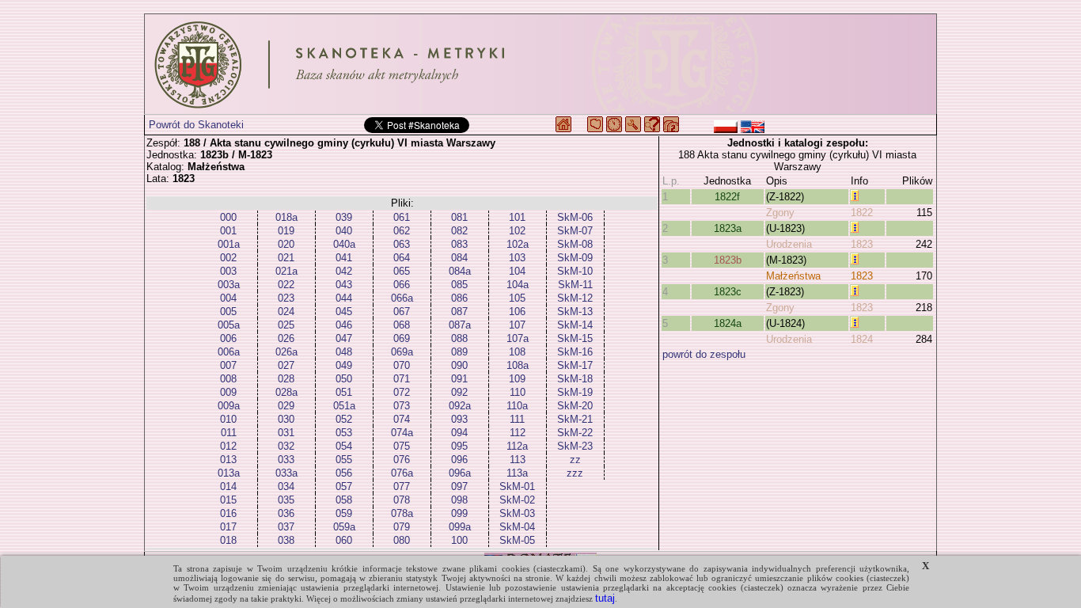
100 (459, 540)
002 (228, 258)
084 (459, 258)
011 (229, 433)
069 (401, 338)
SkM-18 (575, 379)
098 (459, 500)
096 (459, 460)
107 (517, 325)
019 (286, 231)
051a (344, 406)
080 (401, 540)
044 (344, 298)
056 (344, 473)
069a (402, 352)
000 (228, 217)
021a (286, 271)
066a (402, 298)
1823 (862, 244)
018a (286, 217)
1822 (862, 212)
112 (517, 433)
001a (229, 244)
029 (286, 406)
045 (344, 311)
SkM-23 (575, 446)
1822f (727, 197)
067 (401, 311)
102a (517, 244)
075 (401, 446)
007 (228, 365)
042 (344, 271)
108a (517, 365)
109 (517, 379)
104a (517, 285)
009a (229, 406)
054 (344, 446)
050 (344, 379)
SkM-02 (517, 500)
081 (459, 217)
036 (286, 513)
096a (460, 473)
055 (344, 460)
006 (228, 338)
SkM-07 (575, 231)
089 (459, 352)
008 (228, 379)
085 (459, 285)
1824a (728, 323)
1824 (862, 339)
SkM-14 (575, 325)
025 (286, 325)
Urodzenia (789, 244)
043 (344, 285)
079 (401, 527)
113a (517, 473)
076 (401, 460)
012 (228, 446)
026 (286, 338)
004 (228, 298)
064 (401, 258)
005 (228, 311)
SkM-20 (575, 406)
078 (401, 500)
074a (402, 433)
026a (286, 352)
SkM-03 (517, 513)
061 (401, 217)
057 (344, 486)
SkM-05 (517, 540)
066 (401, 285)
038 (286, 540)
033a (286, 473)
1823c (728, 292)
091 (459, 379)
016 (228, 513)
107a (517, 338)
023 (286, 298)
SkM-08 (575, 244)
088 (459, 338)
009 (228, 392)
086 (459, 298)
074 (401, 419)
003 (228, 271)
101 (517, 217)
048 (344, 352)
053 (344, 433)
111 (517, 419)
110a (517, 406)
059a (344, 527)
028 (286, 379)
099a (460, 527)
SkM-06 (575, 217)
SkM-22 (575, 433)
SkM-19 (575, 392)
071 (401, 379)
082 (459, 231)
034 (286, 486)
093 (459, 419)
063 (401, 244)
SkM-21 (575, 419)
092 (459, 392)
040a (344, 244)
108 (517, 352)
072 (401, 392)
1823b (728, 260)
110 (517, 392)
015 (228, 500)
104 (517, 271)
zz (575, 460)
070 (401, 365)
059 (344, 513)
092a (460, 406)
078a (402, 513)
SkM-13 (575, 311)
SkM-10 (575, 271)
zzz (575, 473)
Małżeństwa (793, 276)
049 (344, 365)
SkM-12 (575, 298)
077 (401, 486)
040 (344, 231)
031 (286, 433)
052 (344, 419)
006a (229, 352)
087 (459, 311)
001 (228, 231)
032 (286, 446)
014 (228, 486)
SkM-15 (575, 338)
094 (459, 433)
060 (344, 540)
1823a (728, 228)
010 (228, 419)
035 (286, 500)
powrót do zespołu (703, 354)
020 (286, 244)
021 (286, 258)
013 (228, 460)
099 (459, 513)
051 (344, 392)
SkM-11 (575, 285)
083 (459, 244)
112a (517, 446)
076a (402, 473)
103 (517, 258)
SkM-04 (517, 527)
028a (286, 392)
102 (517, 231)
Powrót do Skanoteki (196, 125)
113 (517, 460)
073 (401, 406)
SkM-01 (517, 486)
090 (459, 365)
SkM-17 (575, 365)
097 (459, 486)
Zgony (780, 212)
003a (229, 285)
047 (344, 338)
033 (286, 460)
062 (401, 231)
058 (344, 500)
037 (286, 527)
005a (229, 325)
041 (344, 258)
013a (229, 473)
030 (286, 419)
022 (286, 285)
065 (401, 271)
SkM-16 (575, 352)
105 (517, 298)
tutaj (605, 598)
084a (460, 271)
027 (286, 365)
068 (401, 325)
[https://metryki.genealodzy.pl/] (540, 64)
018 (228, 540)
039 (344, 217)
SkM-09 (575, 258)
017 (228, 527)
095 (459, 446)
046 (344, 325)
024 (286, 311)
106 (517, 311)
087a (460, 325)
